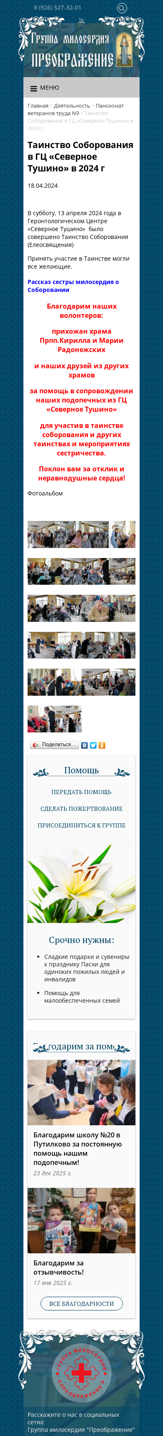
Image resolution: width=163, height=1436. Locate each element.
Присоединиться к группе (82, 825)
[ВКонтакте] (84, 743)
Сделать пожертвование (82, 808)
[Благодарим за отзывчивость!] (81, 1220)
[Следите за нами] (81, 22)
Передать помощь (81, 792)
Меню (49, 87)
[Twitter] (93, 743)
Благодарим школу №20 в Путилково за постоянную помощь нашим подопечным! (77, 1148)
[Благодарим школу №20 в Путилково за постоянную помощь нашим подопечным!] (81, 1092)
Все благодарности (81, 1304)
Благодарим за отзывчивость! (58, 1267)
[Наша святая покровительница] (124, 50)
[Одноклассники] (102, 743)
